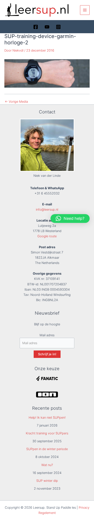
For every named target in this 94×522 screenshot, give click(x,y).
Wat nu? (47, 465)
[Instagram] (58, 26)
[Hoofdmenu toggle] (85, 10)
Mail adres (47, 335)
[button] (70, 218)
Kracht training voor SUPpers (47, 433)
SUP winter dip (47, 481)
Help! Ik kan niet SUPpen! (47, 418)
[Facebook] (35, 26)
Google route (47, 236)
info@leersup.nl (47, 210)
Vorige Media (16, 101)
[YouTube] (47, 26)
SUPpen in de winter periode (47, 449)
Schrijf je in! (47, 354)
